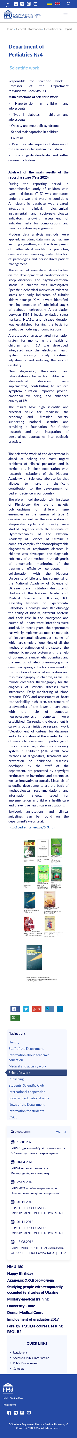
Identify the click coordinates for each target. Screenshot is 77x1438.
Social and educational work (29, 1098)
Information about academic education (29, 1057)
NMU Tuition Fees (13, 1398)
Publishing (16, 1079)
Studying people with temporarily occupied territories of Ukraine (35, 1290)
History (14, 1042)
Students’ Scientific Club (26, 1085)
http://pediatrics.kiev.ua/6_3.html (32, 827)
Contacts (18, 1368)
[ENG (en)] (58, 3)
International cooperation (27, 1091)
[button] (7, 4)
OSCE (13, 1117)
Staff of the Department (26, 1048)
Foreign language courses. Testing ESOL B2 (35, 1329)
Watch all (61, 1132)
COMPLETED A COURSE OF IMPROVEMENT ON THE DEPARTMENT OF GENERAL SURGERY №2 (37, 1213)
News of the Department (27, 1104)
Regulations (20, 1352)
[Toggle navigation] (65, 15)
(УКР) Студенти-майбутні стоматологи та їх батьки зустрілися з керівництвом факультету (38, 1153)
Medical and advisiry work (27, 1066)
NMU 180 (15, 1267)
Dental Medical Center (26, 1313)
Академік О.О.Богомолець (30, 1280)
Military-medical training (28, 1299)
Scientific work (19, 1072)
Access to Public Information (31, 1358)
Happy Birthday (20, 1274)
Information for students (26, 1111)
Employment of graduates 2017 (33, 1319)
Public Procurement (25, 1363)
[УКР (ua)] (49, 3)
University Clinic (21, 1306)
